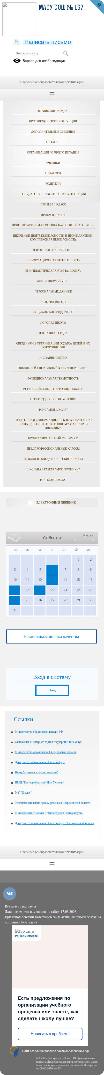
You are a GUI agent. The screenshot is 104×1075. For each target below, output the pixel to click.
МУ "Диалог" (23, 792)
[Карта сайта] (16, 41)
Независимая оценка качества (51, 636)
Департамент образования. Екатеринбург (40, 762)
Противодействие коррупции (53, 121)
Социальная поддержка (53, 312)
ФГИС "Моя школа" (53, 409)
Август (88, 535)
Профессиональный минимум (53, 438)
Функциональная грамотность (53, 378)
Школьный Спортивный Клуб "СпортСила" (53, 368)
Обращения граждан (53, 111)
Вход (52, 690)
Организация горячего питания (53, 152)
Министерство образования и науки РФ (39, 731)
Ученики (53, 163)
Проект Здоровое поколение (53, 399)
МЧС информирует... (53, 281)
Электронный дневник (56, 502)
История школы (53, 302)
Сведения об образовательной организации (52, 82)
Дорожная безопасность (53, 250)
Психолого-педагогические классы (53, 459)
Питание (53, 142)
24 (14, 600)
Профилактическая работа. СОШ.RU (53, 270)
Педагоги (53, 173)
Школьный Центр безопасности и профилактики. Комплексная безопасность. (53, 237)
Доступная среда (53, 333)
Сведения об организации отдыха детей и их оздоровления (53, 345)
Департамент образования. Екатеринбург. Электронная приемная (54, 823)
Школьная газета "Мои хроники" (53, 469)
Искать (65, 53)
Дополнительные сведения (53, 131)
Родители (53, 183)
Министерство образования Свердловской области (45, 752)
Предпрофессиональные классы (53, 448)
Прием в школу (53, 215)
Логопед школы (53, 322)
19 (39, 590)
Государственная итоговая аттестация (53, 194)
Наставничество (53, 357)
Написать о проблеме (50, 1034)
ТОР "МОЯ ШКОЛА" (53, 480)
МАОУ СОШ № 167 (61, 8)
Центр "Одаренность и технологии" (36, 772)
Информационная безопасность (53, 260)
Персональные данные (53, 291)
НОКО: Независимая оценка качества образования (53, 225)
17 (14, 590)
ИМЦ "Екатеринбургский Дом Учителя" (40, 782)
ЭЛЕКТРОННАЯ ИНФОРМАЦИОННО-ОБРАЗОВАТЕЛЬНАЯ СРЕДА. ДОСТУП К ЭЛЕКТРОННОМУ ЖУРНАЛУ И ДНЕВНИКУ (53, 424)
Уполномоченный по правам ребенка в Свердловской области (52, 802)
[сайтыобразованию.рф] (96, 7)
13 (52, 580)
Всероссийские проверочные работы (53, 389)
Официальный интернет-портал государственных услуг (48, 742)
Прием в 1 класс (53, 204)
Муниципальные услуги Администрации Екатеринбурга (48, 813)
